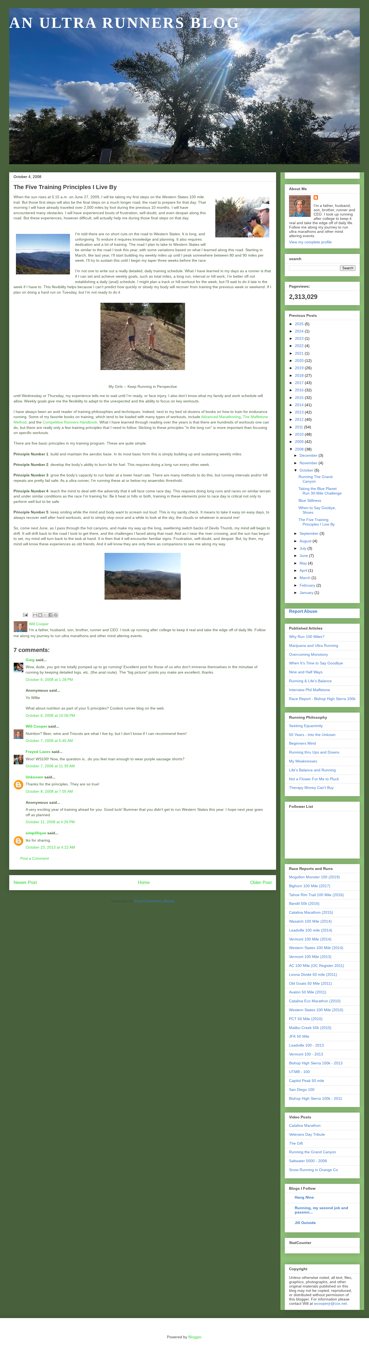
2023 (300, 338)
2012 (300, 419)
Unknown (34, 777)
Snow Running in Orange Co (313, 1170)
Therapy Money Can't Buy (311, 787)
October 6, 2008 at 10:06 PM (50, 715)
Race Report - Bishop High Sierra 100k (322, 699)
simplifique (36, 833)
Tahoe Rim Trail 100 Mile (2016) (316, 895)
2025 (300, 324)
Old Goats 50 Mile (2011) (310, 983)
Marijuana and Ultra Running (313, 645)
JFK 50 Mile (299, 1036)
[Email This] (35, 615)
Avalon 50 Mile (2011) (307, 992)
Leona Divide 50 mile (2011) (313, 974)
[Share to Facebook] (50, 615)
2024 (300, 331)
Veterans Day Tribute (307, 1134)
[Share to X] (45, 615)
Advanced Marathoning (221, 417)
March (305, 578)
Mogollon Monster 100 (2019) (314, 877)
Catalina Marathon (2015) (311, 912)
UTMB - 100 (299, 1072)
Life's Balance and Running (312, 770)
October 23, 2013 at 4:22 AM (50, 847)
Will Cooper (36, 726)
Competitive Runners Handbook (70, 422)
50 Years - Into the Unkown (312, 734)
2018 (300, 375)
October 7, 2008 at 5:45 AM (49, 740)
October (307, 470)
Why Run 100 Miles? (306, 636)
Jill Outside (305, 1223)
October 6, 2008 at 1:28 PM (49, 679)
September (310, 533)
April (304, 570)
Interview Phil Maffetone (309, 690)
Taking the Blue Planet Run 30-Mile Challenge (320, 490)
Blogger (194, 1337)
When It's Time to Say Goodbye (316, 663)
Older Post (261, 882)
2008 (300, 449)
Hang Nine (304, 1197)
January (307, 592)
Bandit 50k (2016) (304, 903)
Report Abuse (303, 611)
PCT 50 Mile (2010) (306, 1019)
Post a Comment (34, 858)
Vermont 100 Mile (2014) (310, 939)
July (303, 548)
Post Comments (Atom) (155, 901)
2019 (300, 368)
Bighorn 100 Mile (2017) (309, 886)
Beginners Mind (302, 743)
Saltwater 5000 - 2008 (308, 1161)
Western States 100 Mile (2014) (316, 948)
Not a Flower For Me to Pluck (314, 779)
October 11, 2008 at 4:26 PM (50, 822)
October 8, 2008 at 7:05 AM (49, 791)
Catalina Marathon (305, 1125)
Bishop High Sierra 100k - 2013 (316, 1063)
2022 (300, 346)
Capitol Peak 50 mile (306, 1080)
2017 (300, 383)
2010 (300, 434)
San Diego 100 (301, 1089)
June (304, 555)
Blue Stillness (309, 500)
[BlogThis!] (40, 615)
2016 (300, 390)
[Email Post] (25, 615)
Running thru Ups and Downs (314, 752)
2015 (300, 397)
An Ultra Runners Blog (124, 22)
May (304, 563)
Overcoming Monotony (308, 654)
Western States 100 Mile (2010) (316, 1010)
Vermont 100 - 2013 (306, 1054)
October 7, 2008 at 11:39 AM (50, 766)
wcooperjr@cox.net (330, 1303)
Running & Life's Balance (310, 681)
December (309, 455)
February (308, 585)
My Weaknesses (303, 761)
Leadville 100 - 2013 (306, 1045)
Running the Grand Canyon (312, 1152)
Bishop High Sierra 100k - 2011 (315, 1098)
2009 (300, 441)
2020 (300, 360)
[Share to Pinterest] (55, 615)
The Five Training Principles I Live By (316, 521)
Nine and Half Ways (306, 672)
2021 (300, 353)
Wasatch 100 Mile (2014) (310, 921)
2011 (299, 427)
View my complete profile (310, 242)
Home (144, 882)
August (306, 541)
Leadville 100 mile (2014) (310, 930)
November (309, 463)
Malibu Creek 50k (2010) (310, 1028)
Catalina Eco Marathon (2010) (315, 1001)
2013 (300, 412)
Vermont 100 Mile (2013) (310, 956)
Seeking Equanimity (306, 726)
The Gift (296, 1143)
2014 (300, 405)
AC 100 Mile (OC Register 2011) (316, 965)
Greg (30, 660)
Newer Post (25, 882)
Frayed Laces (38, 751)
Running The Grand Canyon (315, 479)
